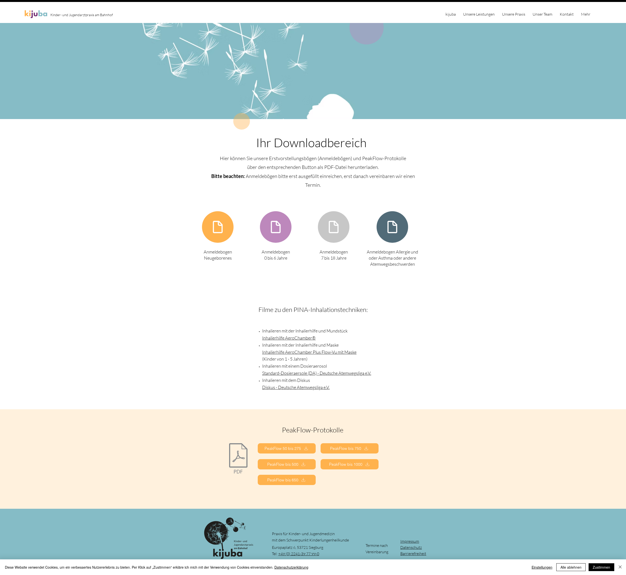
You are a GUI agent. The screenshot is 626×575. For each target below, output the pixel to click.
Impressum (409, 541)
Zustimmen (601, 567)
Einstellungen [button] (542, 567)
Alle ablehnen (570, 567)
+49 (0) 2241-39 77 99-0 (298, 553)
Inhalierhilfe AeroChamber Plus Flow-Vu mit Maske (309, 352)
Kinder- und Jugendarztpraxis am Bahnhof (81, 15)
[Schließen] (620, 567)
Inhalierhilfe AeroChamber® (289, 338)
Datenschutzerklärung (291, 567)
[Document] (218, 227)
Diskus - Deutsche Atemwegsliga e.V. (296, 387)
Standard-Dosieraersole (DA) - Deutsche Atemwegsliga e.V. (316, 373)
